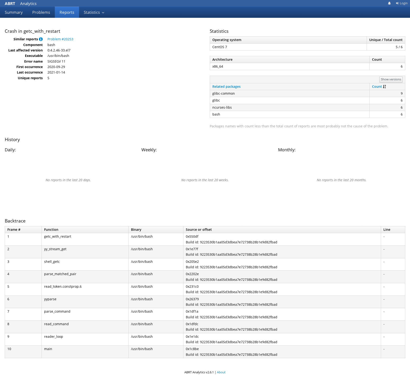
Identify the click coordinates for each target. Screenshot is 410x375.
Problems (41, 12)
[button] (41, 39)
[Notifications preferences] (389, 3)
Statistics (92, 12)
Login (404, 3)
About (221, 372)
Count (377, 86)
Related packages (226, 86)
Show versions (391, 79)
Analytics (21, 3)
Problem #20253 (60, 39)
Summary (14, 12)
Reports (67, 12)
